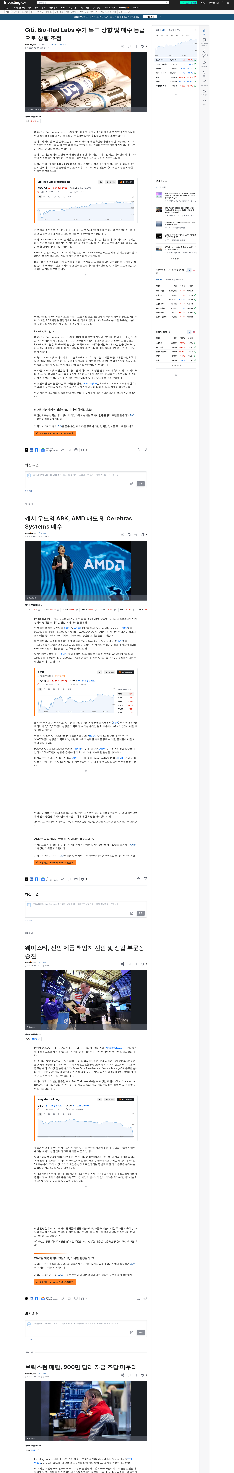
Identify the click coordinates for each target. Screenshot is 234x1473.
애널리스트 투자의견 (108, 12)
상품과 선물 (59, 12)
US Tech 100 (161, 73)
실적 (120, 12)
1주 (44, 197)
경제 (32, 12)
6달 (54, 197)
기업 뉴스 (62, 44)
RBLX (92, 735)
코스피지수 (160, 60)
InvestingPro (90, 383)
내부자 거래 (94, 12)
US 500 (158, 69)
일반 (86, 12)
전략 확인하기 (60, 676)
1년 (59, 197)
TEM (115, 722)
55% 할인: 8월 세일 (189, 3)
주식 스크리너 (110, 8)
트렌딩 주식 (161, 332)
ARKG (102, 748)
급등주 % (169, 279)
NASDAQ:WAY (114, 1048)
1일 (40, 197)
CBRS (124, 628)
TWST (119, 641)
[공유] (122, 46)
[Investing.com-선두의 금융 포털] (15, 3)
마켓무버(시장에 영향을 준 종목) (170, 271)
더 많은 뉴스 (175, 259)
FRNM (77, 748)
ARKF (75, 758)
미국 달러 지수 (161, 86)
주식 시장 (39, 12)
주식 (178, 30)
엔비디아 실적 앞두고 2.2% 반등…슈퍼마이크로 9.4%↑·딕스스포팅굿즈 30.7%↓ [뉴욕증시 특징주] (180, 195)
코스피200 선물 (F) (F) (164, 64)
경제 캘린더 (97, 8)
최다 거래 (159, 279)
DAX (157, 77)
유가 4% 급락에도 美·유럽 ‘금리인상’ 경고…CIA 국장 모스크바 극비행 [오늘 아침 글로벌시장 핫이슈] (179, 210)
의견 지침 (28, 491)
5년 (64, 197)
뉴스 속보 (25, 12)
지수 (163, 30)
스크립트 (127, 12)
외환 (67, 12)
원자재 (171, 30)
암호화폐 (74, 12)
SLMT (119, 758)
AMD (64, 654)
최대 (69, 197)
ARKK (67, 628)
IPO (81, 12)
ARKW (78, 628)
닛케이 (158, 82)
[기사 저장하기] (129, 46)
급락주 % (179, 279)
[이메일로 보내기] (76, 449)
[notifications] (223, 2)
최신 (7, 12)
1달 (49, 197)
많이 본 (16, 12)
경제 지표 (49, 12)
